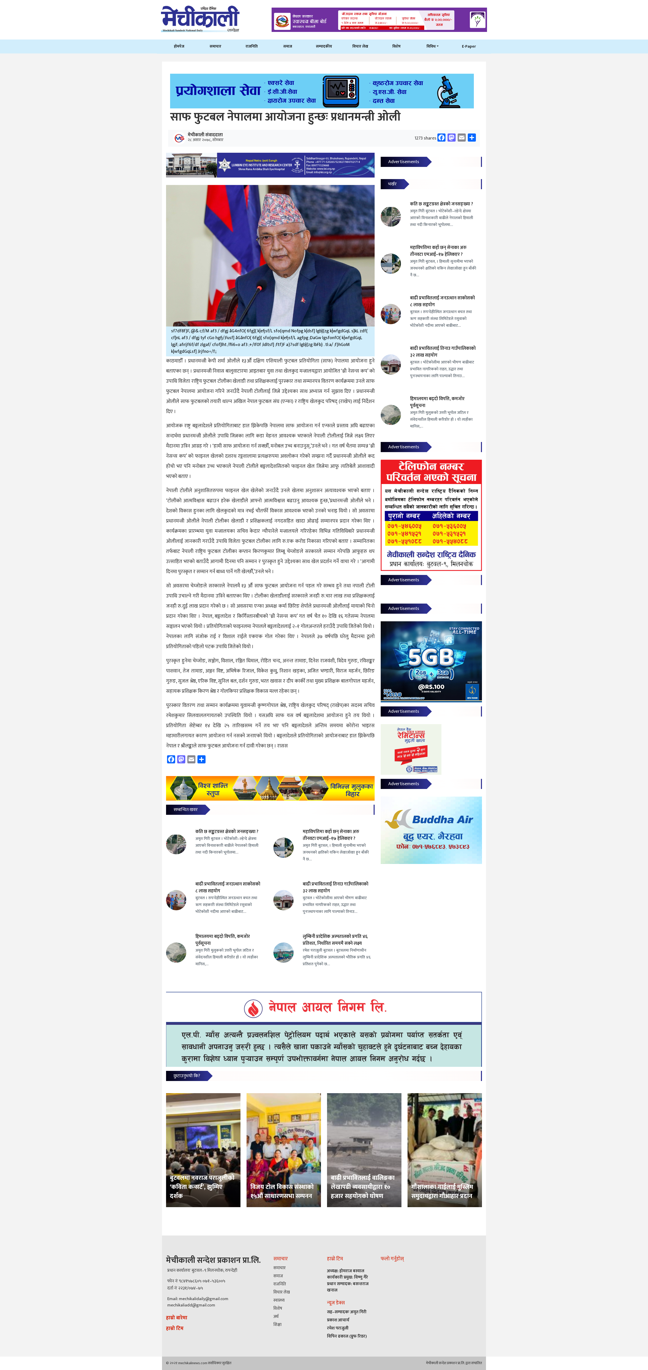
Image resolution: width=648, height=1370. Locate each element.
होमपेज (179, 46)
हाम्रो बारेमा (176, 1318)
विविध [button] (431, 46)
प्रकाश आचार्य (338, 1320)
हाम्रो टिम (175, 1328)
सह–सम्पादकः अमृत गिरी (347, 1312)
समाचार (215, 46)
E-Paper (469, 46)
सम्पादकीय (324, 46)
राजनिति (252, 46)
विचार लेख (360, 46)
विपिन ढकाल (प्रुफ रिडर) (347, 1336)
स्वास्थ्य (279, 1300)
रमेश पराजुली (338, 1328)
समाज (287, 46)
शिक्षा (277, 1324)
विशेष (396, 46)
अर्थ (275, 1316)
